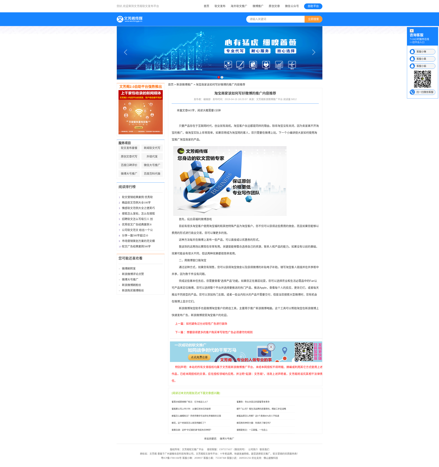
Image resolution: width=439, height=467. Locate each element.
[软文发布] (130, 22)
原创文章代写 (129, 156)
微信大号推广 (152, 165)
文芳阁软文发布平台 (146, 6)
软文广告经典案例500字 (136, 246)
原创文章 (274, 6)
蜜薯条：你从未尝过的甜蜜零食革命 (253, 402)
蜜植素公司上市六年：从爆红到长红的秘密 (191, 409)
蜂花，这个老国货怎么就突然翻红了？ (189, 423)
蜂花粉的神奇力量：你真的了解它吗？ (254, 423)
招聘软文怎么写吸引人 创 (137, 219)
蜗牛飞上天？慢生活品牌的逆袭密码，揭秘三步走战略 (261, 409)
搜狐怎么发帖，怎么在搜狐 (138, 213)
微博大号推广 (129, 173)
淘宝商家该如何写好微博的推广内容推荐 (220, 84)
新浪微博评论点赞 (133, 274)
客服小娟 (421, 66)
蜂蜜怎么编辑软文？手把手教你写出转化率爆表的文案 (196, 416)
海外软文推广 (239, 6)
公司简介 (253, 449)
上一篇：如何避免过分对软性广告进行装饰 (201, 323)
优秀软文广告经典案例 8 (136, 224)
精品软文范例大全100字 (136, 202)
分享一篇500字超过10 (135, 235)
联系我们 (264, 449)
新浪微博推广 (184, 84)
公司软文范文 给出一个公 (137, 230)
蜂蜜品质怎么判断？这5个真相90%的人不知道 (258, 416)
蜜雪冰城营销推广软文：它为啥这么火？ (190, 402)
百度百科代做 (152, 173)
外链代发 (152, 156)
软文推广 (265, 453)
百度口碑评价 (129, 165)
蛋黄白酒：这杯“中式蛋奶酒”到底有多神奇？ (192, 430)
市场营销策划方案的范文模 (138, 240)
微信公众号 (292, 6)
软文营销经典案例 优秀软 (137, 197)
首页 (206, 6)
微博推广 (258, 6)
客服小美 (421, 58)
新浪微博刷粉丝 (131, 285)
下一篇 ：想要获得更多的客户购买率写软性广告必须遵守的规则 (214, 332)
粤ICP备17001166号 (171, 458)
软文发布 (220, 6)
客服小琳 (421, 51)
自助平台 (313, 6)
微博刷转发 (129, 268)
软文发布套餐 (129, 147)
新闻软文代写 (152, 147)
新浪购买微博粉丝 (133, 290)
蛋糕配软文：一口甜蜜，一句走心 (252, 430)
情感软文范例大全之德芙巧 (138, 208)
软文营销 (277, 453)
